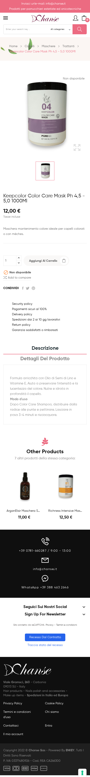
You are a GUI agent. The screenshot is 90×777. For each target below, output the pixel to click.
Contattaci (11, 725)
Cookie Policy (54, 703)
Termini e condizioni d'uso (17, 714)
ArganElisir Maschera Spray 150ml (24, 510)
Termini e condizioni (66, 625)
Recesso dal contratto (45, 637)
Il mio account (13, 734)
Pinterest (33, 288)
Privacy (50, 625)
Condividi (23, 288)
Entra (48, 725)
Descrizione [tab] (45, 348)
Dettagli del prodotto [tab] (45, 358)
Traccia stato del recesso (45, 645)
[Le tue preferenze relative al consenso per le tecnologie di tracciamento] (82, 773)
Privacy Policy (12, 703)
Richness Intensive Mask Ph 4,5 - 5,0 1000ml (65, 510)
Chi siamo (52, 711)
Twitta (28, 288)
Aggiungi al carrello (43, 260)
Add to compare (19, 277)
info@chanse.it (56, 3)
